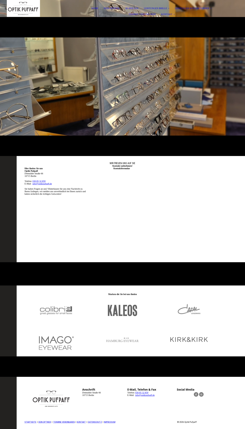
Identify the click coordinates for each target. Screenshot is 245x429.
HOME (94, 8)
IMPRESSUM (109, 422)
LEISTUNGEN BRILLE (155, 8)
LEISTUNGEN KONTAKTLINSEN (192, 8)
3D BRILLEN (131, 8)
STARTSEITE (30, 422)
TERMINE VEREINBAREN (142, 14)
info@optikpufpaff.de (42, 184)
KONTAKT (166, 14)
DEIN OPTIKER (112, 8)
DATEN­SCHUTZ (95, 422)
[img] (122, 78)
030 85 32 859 (39, 181)
